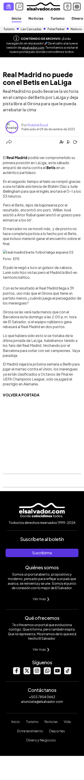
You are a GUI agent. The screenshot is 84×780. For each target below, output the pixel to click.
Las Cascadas (31, 29)
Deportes (57, 731)
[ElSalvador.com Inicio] (43, 6)
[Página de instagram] (37, 673)
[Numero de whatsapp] (47, 673)
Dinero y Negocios (41, 740)
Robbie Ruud (38, 125)
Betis (51, 167)
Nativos (76, 29)
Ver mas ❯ (41, 598)
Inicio (16, 18)
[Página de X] (26, 673)
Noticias (35, 18)
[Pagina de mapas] (67, 6)
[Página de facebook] (16, 673)
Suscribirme (42, 552)
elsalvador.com (33, 47)
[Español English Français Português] (76, 6)
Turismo (57, 18)
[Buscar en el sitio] (19, 6)
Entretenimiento (30, 731)
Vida (67, 721)
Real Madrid (17, 157)
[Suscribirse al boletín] (9, 7)
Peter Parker (56, 29)
